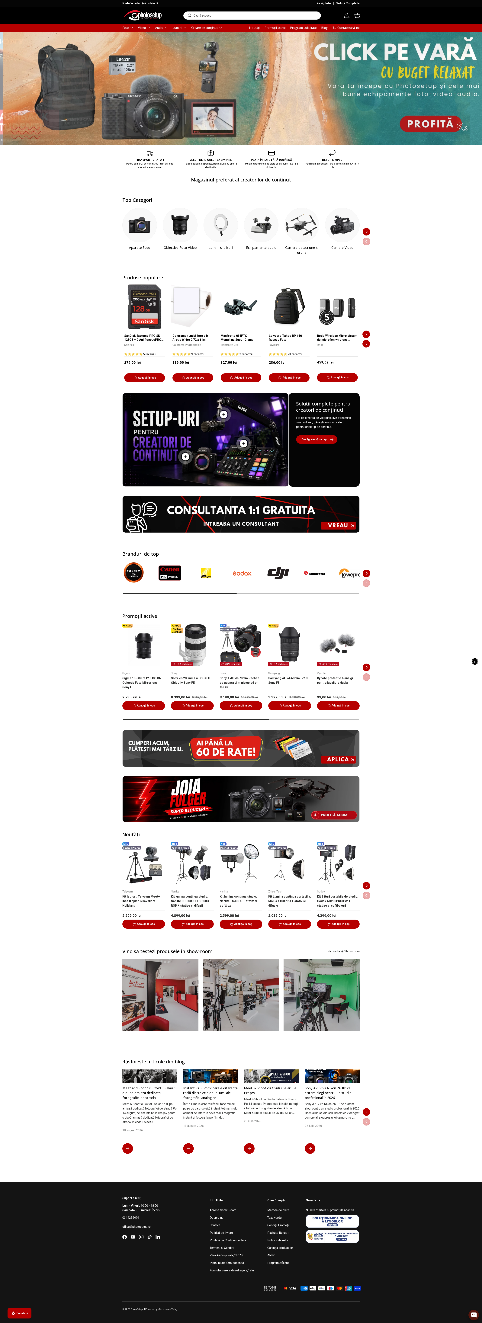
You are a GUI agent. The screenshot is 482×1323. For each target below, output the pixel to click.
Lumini (177, 28)
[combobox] (252, 15)
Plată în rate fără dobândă (227, 1263)
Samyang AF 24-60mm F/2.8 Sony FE (287, 680)
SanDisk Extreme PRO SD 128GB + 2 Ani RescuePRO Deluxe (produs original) (142, 338)
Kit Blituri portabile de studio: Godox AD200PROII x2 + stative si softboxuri (337, 901)
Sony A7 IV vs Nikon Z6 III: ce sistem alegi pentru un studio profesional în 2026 (328, 1093)
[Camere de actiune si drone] (302, 225)
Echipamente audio (261, 247)
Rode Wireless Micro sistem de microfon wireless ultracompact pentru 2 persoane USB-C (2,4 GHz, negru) (337, 338)
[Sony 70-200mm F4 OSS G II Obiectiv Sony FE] (192, 645)
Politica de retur (277, 1240)
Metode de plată (278, 1210)
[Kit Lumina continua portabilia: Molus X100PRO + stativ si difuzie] (289, 863)
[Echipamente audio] (261, 225)
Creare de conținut (204, 28)
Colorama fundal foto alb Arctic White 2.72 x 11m (190, 337)
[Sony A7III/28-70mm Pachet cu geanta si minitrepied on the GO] (241, 645)
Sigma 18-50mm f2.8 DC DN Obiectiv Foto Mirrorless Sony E (141, 682)
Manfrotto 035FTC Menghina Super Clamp (237, 337)
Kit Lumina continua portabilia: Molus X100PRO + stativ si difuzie (289, 901)
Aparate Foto (139, 247)
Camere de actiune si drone (301, 250)
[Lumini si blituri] (221, 225)
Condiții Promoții (278, 1225)
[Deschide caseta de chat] (473, 1315)
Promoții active (275, 28)
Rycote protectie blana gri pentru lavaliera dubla (335, 680)
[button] (357, 15)
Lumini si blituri (221, 247)
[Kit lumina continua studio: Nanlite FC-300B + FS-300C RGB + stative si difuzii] (192, 863)
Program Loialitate (303, 28)
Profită (350, 122)
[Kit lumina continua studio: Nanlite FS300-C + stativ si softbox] (241, 863)
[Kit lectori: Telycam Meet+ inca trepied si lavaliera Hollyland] (143, 863)
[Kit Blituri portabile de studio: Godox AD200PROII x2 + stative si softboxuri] (338, 863)
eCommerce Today (168, 1309)
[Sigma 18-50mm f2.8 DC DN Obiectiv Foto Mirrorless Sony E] (143, 645)
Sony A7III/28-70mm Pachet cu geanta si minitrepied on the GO (239, 682)
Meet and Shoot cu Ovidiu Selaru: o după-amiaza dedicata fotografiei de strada (148, 1093)
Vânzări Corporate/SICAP (226, 1255)
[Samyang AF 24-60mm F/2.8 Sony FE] (289, 645)
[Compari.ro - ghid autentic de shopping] (241, 1283)
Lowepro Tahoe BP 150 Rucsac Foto (285, 337)
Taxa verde (274, 1217)
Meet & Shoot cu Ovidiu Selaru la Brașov (270, 1090)
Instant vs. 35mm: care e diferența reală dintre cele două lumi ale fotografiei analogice (210, 1093)
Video (142, 28)
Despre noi (217, 1217)
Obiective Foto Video (180, 247)
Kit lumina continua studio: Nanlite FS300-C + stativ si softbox (238, 901)
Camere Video (342, 247)
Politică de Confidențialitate (228, 1240)
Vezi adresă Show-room (344, 951)
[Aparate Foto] (140, 225)
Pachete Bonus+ (278, 1233)
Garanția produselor (280, 1248)
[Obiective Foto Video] (180, 225)
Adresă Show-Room (223, 1210)
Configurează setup (313, 439)
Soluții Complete (348, 3)
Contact (215, 1225)
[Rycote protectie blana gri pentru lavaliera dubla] (338, 645)
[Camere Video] (342, 225)
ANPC (271, 1255)
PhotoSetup (137, 1309)
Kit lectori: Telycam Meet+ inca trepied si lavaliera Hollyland (141, 901)
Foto (125, 28)
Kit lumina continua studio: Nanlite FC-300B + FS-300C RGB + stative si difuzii (190, 901)
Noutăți (254, 28)
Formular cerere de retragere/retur (232, 1270)
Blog (324, 28)
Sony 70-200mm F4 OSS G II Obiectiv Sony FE (190, 680)
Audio (159, 28)
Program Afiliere (278, 1263)
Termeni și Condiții (222, 1248)
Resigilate (324, 3)
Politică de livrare (221, 1233)
